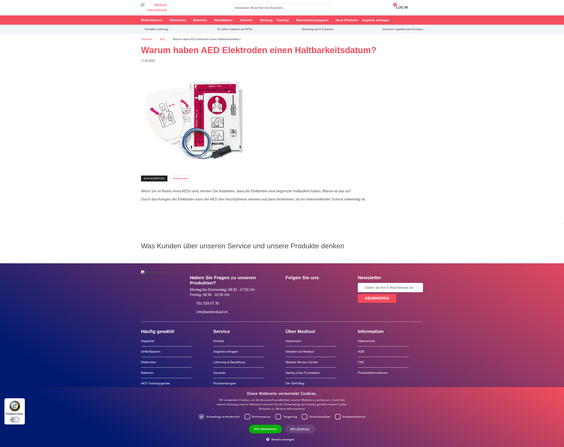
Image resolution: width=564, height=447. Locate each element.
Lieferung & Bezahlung (229, 362)
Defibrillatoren (150, 351)
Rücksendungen (224, 383)
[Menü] (22, 401)
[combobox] (282, 7)
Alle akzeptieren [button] (265, 429)
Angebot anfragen (225, 351)
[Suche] (327, 8)
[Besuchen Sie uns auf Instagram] (315, 287)
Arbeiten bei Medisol (300, 351)
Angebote (147, 341)
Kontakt (218, 341)
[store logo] (154, 8)
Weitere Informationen (290, 409)
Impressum (293, 341)
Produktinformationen (373, 372)
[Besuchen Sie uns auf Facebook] (290, 287)
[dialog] (282, 417)
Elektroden (148, 362)
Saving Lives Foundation (303, 372)
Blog (163, 39)
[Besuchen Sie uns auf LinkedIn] (303, 287)
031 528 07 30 (208, 303)
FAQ (361, 362)
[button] (282, 439)
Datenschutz (366, 341)
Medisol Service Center (302, 362)
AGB (361, 351)
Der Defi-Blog (295, 383)
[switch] (14, 419)
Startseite (147, 39)
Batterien (147, 372)
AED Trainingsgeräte (155, 383)
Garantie (219, 372)
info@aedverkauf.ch (212, 312)
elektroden (180, 178)
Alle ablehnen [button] (300, 429)
